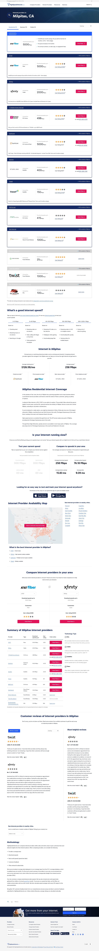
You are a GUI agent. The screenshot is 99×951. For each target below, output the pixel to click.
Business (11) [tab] (23, 27)
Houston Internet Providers (34, 929)
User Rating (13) (59, 240)
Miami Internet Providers (33, 934)
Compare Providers (35, 4)
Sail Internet (12, 229)
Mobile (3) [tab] (33, 27)
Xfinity (11, 81)
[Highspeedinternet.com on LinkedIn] (83, 935)
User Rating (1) (58, 277)
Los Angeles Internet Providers (34, 924)
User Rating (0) (59, 218)
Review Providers (47, 4)
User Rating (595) (59, 119)
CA (11, 901)
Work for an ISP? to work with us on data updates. (21, 304)
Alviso (66, 508)
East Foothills (68, 510)
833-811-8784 (83, 145)
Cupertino (81, 506)
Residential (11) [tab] (13, 27)
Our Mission (74, 926)
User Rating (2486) (60, 67)
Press (73, 931)
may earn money (11, 1)
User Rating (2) (59, 260)
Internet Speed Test (54, 924)
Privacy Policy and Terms (48, 947)
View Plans (80, 43)
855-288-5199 (83, 171)
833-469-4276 (83, 119)
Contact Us (74, 929)
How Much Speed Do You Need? (57, 926)
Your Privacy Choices (59, 947)
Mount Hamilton (83, 510)
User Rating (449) (59, 192)
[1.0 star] (8, 741)
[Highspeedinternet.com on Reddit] (80, 935)
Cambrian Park (82, 513)
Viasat (11, 181)
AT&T (11, 56)
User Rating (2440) (60, 93)
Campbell (67, 525)
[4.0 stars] (14, 741)
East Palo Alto (82, 515)
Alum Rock (68, 513)
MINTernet (12, 207)
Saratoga (81, 520)
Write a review (14, 730)
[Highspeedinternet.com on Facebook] (73, 935)
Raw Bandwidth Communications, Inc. (20, 284)
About (73, 924)
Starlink (11, 159)
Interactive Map (35, 525)
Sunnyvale (67, 518)
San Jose (67, 523)
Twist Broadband (14, 268)
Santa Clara (68, 515)
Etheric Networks (14, 251)
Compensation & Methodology (37, 947)
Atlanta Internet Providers (33, 936)
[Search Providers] (21, 930)
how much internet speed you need (29, 315)
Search (88, 4)
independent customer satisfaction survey (43, 301)
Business (64, 4)
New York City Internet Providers (35, 931)
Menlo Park (81, 525)
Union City (81, 518)
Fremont (67, 506)
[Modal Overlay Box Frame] (49, 912)
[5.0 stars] (17, 741)
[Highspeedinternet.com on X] (75, 935)
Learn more (81, 258)
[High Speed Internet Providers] (15, 4)
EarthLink (12, 133)
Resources (57, 4)
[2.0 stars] (10, 741)
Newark (67, 520)
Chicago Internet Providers (34, 926)
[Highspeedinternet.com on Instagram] (78, 935)
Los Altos (81, 508)
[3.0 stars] (12, 741)
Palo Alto (81, 523)
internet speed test (50, 315)
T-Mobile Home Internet (16, 107)
